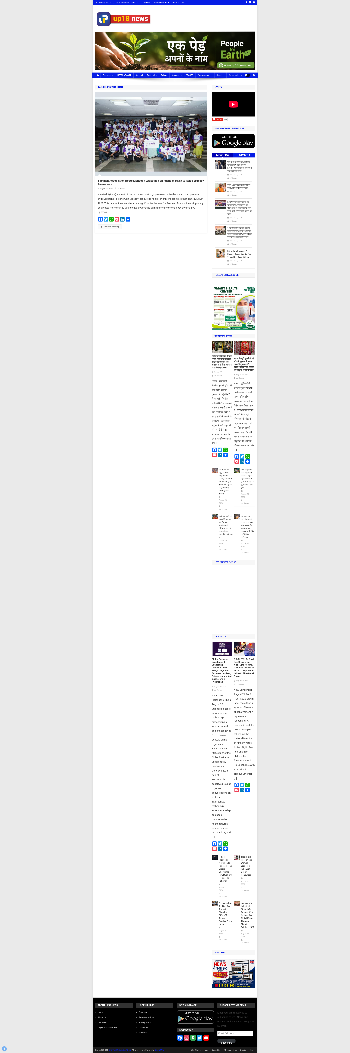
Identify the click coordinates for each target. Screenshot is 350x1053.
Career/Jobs (234, 75)
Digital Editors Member (108, 1027)
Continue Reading (111, 227)
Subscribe (226, 1042)
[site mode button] (247, 75)
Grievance (143, 1032)
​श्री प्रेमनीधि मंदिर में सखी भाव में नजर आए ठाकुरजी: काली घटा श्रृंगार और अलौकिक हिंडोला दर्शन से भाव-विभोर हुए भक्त (222, 362)
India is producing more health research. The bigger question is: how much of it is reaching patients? (225, 869)
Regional (151, 75)
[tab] (222, 155)
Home (100, 1012)
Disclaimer (143, 1027)
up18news (121, 189)
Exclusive (107, 75)
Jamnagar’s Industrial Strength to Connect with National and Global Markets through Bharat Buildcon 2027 (248, 915)
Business (175, 75)
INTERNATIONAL (124, 75)
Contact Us (146, 2)
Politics (164, 75)
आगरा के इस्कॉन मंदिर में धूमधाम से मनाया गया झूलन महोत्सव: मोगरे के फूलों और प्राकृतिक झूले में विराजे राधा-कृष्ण (247, 479)
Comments (244, 155)
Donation (173, 2)
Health (219, 75)
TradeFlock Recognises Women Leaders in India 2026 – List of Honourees (246, 866)
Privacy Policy (145, 1022)
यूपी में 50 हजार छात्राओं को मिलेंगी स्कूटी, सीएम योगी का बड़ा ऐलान (238, 186)
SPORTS (189, 75)
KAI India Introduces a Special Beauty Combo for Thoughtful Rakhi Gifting (239, 254)
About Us (102, 1017)
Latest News (222, 155)
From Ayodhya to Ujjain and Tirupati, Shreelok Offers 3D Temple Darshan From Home (225, 913)
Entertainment (204, 75)
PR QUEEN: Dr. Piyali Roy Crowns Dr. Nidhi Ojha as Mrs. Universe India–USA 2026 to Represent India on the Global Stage (244, 668)
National (139, 75)
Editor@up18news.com (129, 2)
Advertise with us (160, 2)
